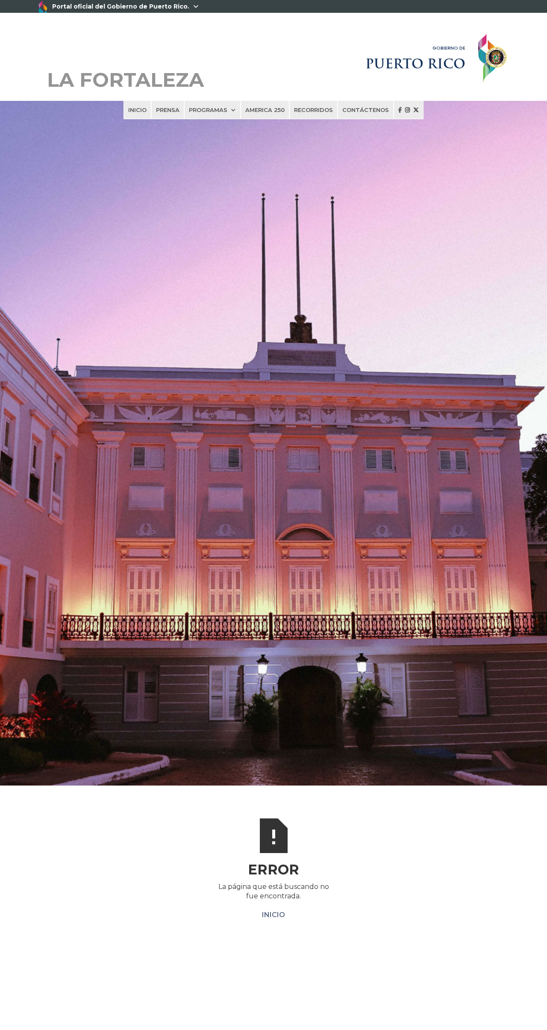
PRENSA (167, 109)
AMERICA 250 (265, 109)
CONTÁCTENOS (365, 109)
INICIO (137, 109)
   (408, 110)
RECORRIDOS (313, 109)
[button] (212, 109)
